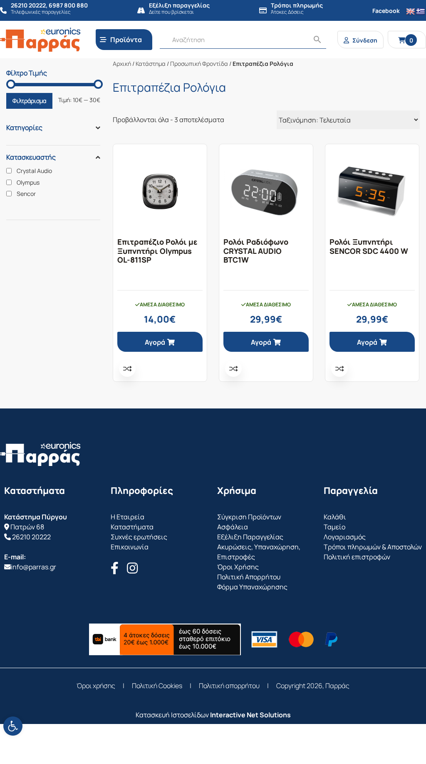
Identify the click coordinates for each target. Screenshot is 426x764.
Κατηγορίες (24, 127)
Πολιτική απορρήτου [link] (229, 685)
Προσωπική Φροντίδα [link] (199, 64)
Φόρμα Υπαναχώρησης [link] (252, 586)
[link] (12, 726)
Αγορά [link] (155, 342)
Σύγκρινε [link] (127, 368)
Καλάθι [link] (335, 516)
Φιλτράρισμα (29, 101)
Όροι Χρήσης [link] (238, 566)
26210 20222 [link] (31, 536)
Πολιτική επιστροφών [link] (357, 556)
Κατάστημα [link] (151, 64)
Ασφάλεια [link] (232, 526)
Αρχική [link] (122, 64)
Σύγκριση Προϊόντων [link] (249, 516)
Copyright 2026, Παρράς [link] (312, 685)
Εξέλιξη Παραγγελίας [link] (250, 536)
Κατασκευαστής (31, 157)
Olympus (28, 182)
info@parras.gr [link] (33, 566)
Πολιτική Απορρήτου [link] (248, 576)
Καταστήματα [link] (132, 526)
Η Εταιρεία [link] (127, 516)
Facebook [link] (386, 11)
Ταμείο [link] (334, 526)
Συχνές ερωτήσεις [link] (139, 536)
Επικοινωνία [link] (130, 546)
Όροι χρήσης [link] (96, 685)
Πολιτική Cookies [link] (157, 685)
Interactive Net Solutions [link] (250, 714)
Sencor (26, 194)
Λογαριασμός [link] (345, 536)
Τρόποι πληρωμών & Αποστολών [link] (373, 546)
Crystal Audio (34, 171)
